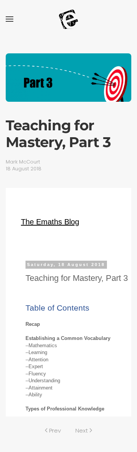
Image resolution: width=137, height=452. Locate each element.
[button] (9, 19)
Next (81, 430)
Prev (55, 430)
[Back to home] (68, 19)
